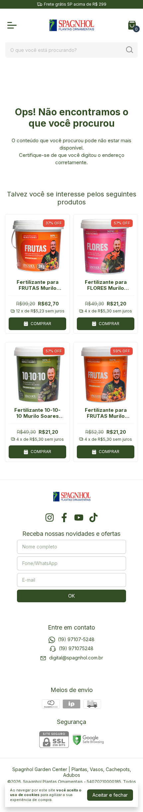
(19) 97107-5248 (76, 639)
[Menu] (13, 25)
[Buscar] (129, 49)
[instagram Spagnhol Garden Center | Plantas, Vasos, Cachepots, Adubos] (49, 517)
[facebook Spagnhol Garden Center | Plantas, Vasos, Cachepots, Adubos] (64, 517)
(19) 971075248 (76, 648)
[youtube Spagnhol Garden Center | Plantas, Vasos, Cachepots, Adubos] (79, 517)
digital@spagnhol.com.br (76, 657)
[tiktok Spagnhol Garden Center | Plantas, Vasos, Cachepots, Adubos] (93, 517)
